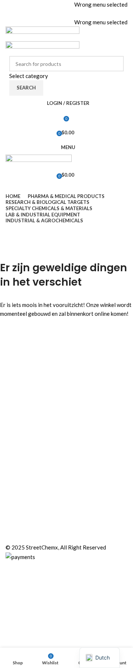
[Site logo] (42, 33)
